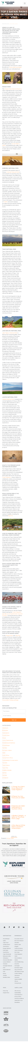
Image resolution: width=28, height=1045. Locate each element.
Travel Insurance (18, 994)
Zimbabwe (5, 777)
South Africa (5, 755)
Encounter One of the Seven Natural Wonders (19, 940)
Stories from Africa (7, 757)
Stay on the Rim (18, 969)
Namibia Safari (6, 977)
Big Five (10, 515)
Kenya (4, 738)
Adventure (5, 728)
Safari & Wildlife (18, 979)
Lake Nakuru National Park (9, 333)
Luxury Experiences (7, 740)
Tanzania (4, 762)
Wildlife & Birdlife (6, 770)
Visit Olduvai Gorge (19, 971)
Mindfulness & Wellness (8, 743)
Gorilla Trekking (18, 973)
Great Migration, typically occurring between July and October (12, 613)
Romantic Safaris (7, 750)
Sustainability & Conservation (10, 760)
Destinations (5, 733)
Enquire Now (6, 992)
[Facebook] (9, 927)
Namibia (4, 748)
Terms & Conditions (19, 998)
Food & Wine (5, 735)
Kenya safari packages (15, 67)
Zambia (4, 772)
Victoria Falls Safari (7, 960)
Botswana (5, 730)
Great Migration (6, 477)
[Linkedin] (23, 927)
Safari (3, 753)
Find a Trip (5, 990)
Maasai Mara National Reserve (13, 89)
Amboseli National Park (12, 172)
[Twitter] (14, 927)
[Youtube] (4, 927)
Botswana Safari (7, 956)
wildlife (5, 201)
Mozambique (6, 745)
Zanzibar (4, 775)
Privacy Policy (18, 996)
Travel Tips (5, 768)
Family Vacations (19, 948)
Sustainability (18, 992)
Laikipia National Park (8, 399)
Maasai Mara (9, 635)
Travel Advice (6, 765)
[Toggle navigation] (25, 3)
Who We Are (18, 990)
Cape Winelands (7, 954)
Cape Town (5, 942)
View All (14, 836)
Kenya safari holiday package (10, 700)
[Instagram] (19, 927)
